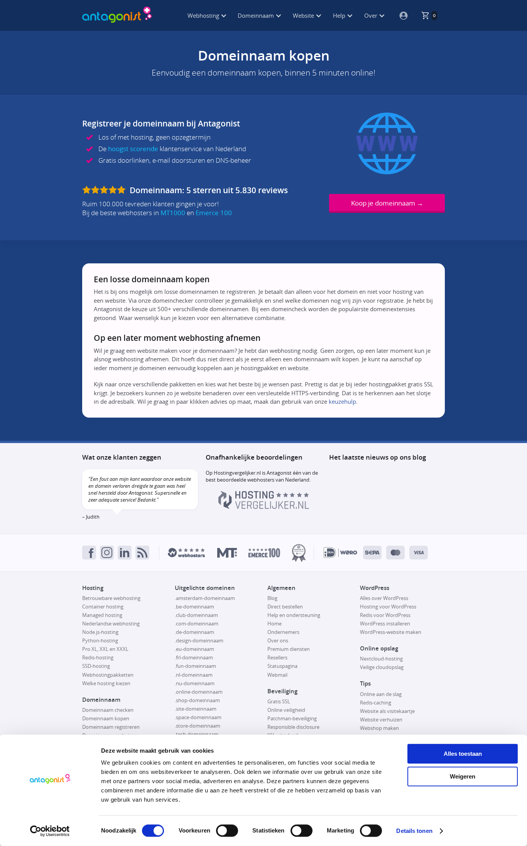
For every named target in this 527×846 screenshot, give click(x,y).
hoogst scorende (133, 148)
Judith (93, 516)
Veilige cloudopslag (382, 667)
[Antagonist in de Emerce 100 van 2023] (264, 553)
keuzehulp (342, 401)
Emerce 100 (214, 212)
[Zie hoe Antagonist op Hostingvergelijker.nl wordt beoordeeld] (263, 507)
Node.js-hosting (100, 632)
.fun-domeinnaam (195, 665)
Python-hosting (100, 640)
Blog (272, 598)
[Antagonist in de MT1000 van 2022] (227, 553)
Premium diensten (288, 648)
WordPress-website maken (390, 632)
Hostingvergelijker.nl (237, 472)
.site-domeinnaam (195, 708)
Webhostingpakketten (107, 674)
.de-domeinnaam (194, 632)
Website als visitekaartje (387, 711)
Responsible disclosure (293, 726)
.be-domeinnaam (194, 606)
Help (340, 15)
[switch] (227, 830)
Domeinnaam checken (107, 709)
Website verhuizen (381, 719)
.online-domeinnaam (199, 691)
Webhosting (204, 15)
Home (274, 623)
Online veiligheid (286, 709)
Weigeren (462, 776)
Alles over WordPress (384, 598)
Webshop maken (379, 728)
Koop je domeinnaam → (387, 203)
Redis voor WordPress (385, 615)
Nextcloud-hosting (381, 658)
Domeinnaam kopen (105, 718)
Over (371, 15)
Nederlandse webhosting (111, 623)
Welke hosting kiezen (106, 683)
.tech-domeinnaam (196, 734)
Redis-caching (375, 702)
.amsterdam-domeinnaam (205, 598)
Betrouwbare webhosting (111, 598)
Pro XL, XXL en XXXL (105, 648)
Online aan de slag (381, 694)
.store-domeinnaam (197, 725)
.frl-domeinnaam (194, 657)
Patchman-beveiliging (292, 718)
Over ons (277, 640)
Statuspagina (282, 665)
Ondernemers (283, 632)
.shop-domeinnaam (197, 700)
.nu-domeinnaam (195, 683)
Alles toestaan (463, 753)
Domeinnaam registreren (111, 726)
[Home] (117, 15)
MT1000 (172, 212)
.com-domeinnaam (196, 623)
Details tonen (414, 830)
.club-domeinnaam (196, 615)
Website (304, 15)
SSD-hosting (96, 665)
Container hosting (102, 606)
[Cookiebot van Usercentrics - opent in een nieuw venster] (50, 831)
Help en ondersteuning (293, 615)
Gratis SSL (278, 701)
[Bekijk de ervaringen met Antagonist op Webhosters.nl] (186, 553)
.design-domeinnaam (199, 640)
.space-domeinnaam (198, 717)
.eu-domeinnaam (194, 648)
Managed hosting (102, 615)
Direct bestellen (285, 606)
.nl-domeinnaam (194, 674)
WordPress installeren (385, 623)
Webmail (277, 674)
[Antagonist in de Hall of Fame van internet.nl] (299, 553)
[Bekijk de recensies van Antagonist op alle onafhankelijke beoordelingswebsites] (105, 190)
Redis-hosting (97, 657)
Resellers (277, 657)
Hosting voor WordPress (388, 606)
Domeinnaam (256, 15)
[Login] (400, 15)
